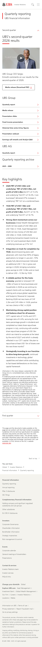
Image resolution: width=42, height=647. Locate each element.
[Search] (32, 4)
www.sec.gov (6, 443)
